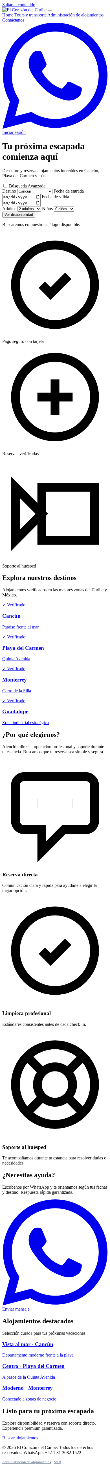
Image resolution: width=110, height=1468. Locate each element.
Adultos (9, 208)
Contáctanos (13, 20)
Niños (47, 208)
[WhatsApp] (55, 127)
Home (7, 14)
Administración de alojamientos (75, 14)
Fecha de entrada (69, 191)
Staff (57, 1462)
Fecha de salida (55, 196)
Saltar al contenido (18, 4)
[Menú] (50, 11)
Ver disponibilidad (19, 214)
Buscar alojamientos (20, 1437)
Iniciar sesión (14, 132)
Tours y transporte (30, 14)
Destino (9, 191)
